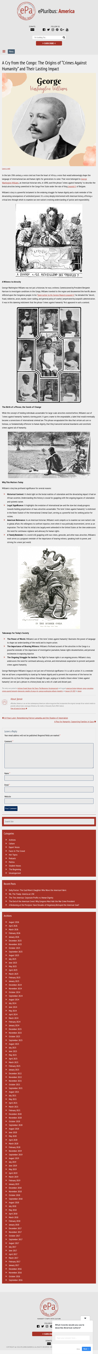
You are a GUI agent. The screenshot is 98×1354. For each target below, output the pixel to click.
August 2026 (14, 922)
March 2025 (13, 973)
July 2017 (12, 1246)
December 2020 (15, 1114)
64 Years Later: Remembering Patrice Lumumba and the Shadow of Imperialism (36, 717)
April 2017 (13, 1254)
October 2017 (14, 1235)
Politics (12, 862)
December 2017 (15, 1228)
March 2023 (13, 1062)
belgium (79, 688)
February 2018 (14, 1221)
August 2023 (14, 1043)
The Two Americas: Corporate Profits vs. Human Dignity (31, 897)
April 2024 (13, 1014)
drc (37, 691)
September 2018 (15, 1198)
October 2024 (14, 992)
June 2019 (13, 1165)
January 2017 (14, 1265)
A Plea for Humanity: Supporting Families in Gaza (74, 721)
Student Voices (15, 865)
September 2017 (15, 1239)
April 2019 (13, 1173)
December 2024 (15, 984)
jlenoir (79, 691)
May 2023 (13, 1054)
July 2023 (12, 1047)
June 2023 (13, 1051)
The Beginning (43, 688)
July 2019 (12, 1161)
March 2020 (13, 1143)
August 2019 (14, 1158)
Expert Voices (27, 688)
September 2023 (15, 1040)
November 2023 (15, 1032)
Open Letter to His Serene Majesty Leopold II (56, 295)
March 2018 (13, 1217)
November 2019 (15, 1150)
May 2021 (13, 1099)
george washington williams (48, 691)
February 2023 (14, 1065)
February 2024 (14, 1021)
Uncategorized (53, 688)
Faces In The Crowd (17, 851)
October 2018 (14, 1195)
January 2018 (14, 1224)
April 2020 (13, 1139)
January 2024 (14, 1025)
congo (84, 688)
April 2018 (13, 1213)
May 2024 (13, 1010)
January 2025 (14, 981)
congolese (90, 688)
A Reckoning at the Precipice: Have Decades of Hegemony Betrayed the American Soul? (44, 905)
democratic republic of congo (27, 691)
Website (7, 796)
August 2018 (14, 1202)
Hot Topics (35, 688)
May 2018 (13, 1209)
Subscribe (49, 43)
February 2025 (14, 977)
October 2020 (14, 1121)
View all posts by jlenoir (18, 708)
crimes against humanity (9, 691)
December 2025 (15, 940)
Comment (8, 741)
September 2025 (15, 951)
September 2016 (15, 1280)
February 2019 (14, 1180)
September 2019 (15, 1154)
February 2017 (14, 1261)
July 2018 (12, 1206)
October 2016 (14, 1276)
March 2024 (13, 1018)
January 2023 (14, 1069)
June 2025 (13, 962)
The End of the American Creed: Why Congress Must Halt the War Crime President (42, 901)
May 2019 (13, 1169)
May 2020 (13, 1136)
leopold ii (60, 691)
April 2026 (13, 925)
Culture (12, 843)
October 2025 (14, 947)
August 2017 (14, 1243)
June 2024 (13, 1007)
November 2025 (15, 944)
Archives (20, 688)
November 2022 (15, 1077)
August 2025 (14, 955)
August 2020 (14, 1128)
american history (71, 688)
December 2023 (15, 1029)
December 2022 (15, 1073)
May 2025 (13, 966)
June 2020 (13, 1132)
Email (7, 784)
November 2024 (15, 988)
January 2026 (14, 936)
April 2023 (13, 1058)
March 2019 (13, 1176)
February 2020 (14, 1147)
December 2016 (15, 1268)
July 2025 (12, 959)
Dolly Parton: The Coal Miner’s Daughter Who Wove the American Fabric (37, 890)
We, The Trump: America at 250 (21, 893)
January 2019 (14, 1184)
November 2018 (15, 1191)
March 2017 (13, 1257)
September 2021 (15, 1088)
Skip (78, 1349)
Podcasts (12, 858)
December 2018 (15, 1187)
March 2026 (13, 929)
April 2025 (13, 970)
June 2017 (13, 1250)
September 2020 (15, 1125)
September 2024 (15, 995)
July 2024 (12, 1003)
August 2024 (14, 999)
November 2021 (15, 1080)
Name (7, 773)
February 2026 (14, 933)
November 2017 (15, 1232)
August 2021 (14, 1091)
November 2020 (15, 1117)
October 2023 (14, 1036)
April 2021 (13, 1102)
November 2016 (15, 1272)
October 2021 (14, 1084)
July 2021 (12, 1095)
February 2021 (14, 1110)
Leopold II (72, 186)
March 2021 (13, 1106)
